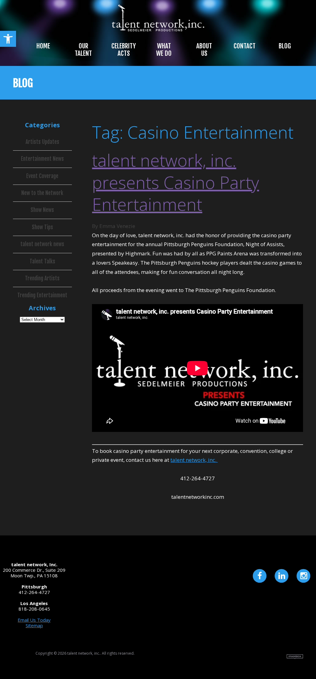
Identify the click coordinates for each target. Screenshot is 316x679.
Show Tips (42, 227)
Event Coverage (42, 176)
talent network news (42, 244)
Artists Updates (42, 142)
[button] (8, 39)
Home (43, 46)
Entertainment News (42, 159)
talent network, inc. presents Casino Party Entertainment (175, 182)
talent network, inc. (194, 459)
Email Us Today (34, 620)
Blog (285, 46)
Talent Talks (42, 261)
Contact (245, 46)
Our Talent (83, 49)
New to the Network (42, 193)
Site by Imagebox (295, 656)
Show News (42, 210)
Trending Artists (42, 278)
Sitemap (34, 625)
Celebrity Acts (123, 49)
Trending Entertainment (42, 295)
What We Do (164, 49)
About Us (204, 49)
